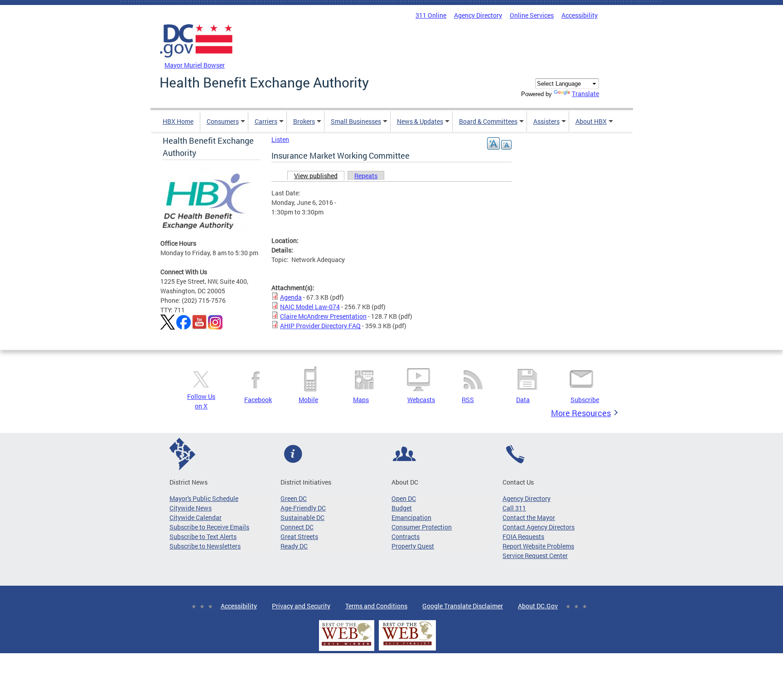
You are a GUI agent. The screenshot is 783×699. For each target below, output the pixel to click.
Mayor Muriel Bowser (194, 65)
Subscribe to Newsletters (205, 546)
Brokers (304, 121)
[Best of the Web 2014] (346, 645)
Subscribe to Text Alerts (203, 536)
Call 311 (514, 508)
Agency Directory (478, 15)
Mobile (308, 399)
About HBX (591, 121)
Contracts (406, 536)
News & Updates (420, 121)
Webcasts (421, 399)
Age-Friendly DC (303, 508)
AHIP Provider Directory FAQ (320, 325)
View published (319, 175)
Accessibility (579, 15)
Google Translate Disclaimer (462, 606)
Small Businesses (356, 121)
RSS (468, 399)
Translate (585, 93)
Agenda (291, 297)
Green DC (293, 498)
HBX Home (178, 121)
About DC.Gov (538, 606)
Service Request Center (535, 555)
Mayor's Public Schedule (203, 498)
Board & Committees (488, 121)
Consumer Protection (422, 527)
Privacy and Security (301, 606)
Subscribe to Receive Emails (209, 527)
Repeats (365, 175)
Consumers (223, 121)
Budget (402, 508)
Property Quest (413, 546)
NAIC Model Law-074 (310, 306)
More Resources (581, 413)
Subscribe (584, 399)
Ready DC (294, 546)
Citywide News (190, 508)
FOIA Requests (523, 536)
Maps (361, 399)
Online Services (532, 15)
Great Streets (299, 536)
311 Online (431, 15)
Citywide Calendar (195, 517)
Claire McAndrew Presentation (323, 316)
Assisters (546, 121)
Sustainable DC (302, 517)
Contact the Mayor (529, 517)
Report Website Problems (538, 546)
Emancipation (411, 517)
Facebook (258, 399)
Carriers (266, 121)
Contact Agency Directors (539, 527)
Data (523, 399)
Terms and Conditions (376, 606)
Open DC (404, 498)
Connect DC (297, 527)
